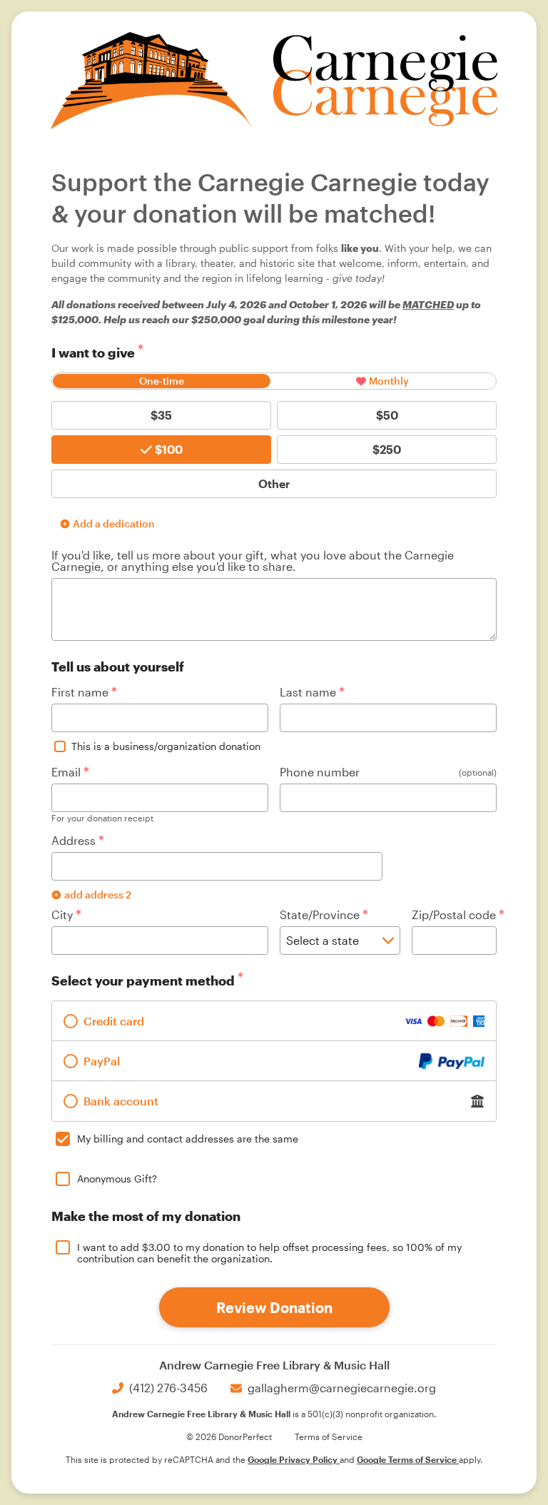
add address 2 (97, 894)
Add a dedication (114, 523)
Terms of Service (328, 1436)
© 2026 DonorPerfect (229, 1436)
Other (274, 483)
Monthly (389, 381)
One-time (161, 381)
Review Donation (274, 1307)
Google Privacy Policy (294, 1459)
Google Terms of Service (408, 1459)
